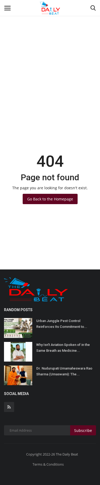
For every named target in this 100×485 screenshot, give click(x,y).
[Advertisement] (50, 52)
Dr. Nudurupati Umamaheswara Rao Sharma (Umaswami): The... (64, 371)
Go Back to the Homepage (50, 198)
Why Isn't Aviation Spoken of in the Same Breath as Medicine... (63, 348)
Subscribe (83, 430)
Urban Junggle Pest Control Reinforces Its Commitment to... (61, 324)
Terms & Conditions (48, 464)
